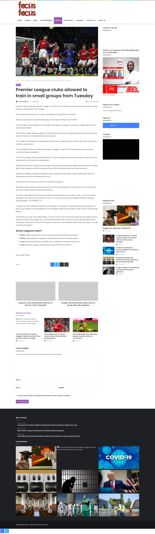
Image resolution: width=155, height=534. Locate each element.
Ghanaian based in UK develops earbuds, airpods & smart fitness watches (127, 260)
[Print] (66, 264)
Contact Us (90, 20)
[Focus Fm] (35, 8)
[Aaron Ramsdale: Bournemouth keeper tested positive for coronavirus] (85, 325)
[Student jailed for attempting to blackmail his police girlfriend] (108, 271)
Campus (27, 20)
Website (61, 387)
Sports (58, 20)
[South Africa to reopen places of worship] (36, 505)
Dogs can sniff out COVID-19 (116, 228)
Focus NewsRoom (23, 101)
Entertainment (46, 20)
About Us (102, 20)
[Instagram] (135, 524)
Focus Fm (45, 524)
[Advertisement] (57, 273)
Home (19, 20)
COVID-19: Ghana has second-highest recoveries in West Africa (127, 250)
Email (18, 387)
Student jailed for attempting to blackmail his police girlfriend (127, 270)
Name (18, 380)
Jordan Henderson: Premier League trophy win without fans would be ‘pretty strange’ (28, 336)
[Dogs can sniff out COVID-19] (36, 457)
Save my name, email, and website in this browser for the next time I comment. (44, 395)
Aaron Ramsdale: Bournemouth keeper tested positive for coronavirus (85, 336)
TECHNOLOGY (68, 20)
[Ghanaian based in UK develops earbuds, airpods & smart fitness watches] (108, 261)
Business (79, 20)
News (35, 20)
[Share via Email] (62, 264)
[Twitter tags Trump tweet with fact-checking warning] (119, 481)
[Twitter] (57, 264)
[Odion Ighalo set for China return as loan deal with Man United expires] (57, 325)
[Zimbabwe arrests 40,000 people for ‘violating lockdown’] (119, 505)
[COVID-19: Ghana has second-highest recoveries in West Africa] (108, 251)
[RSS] (138, 524)
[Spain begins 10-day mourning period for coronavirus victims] (77, 505)
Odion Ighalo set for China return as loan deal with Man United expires (55, 336)
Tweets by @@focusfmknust (112, 110)
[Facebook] (52, 264)
